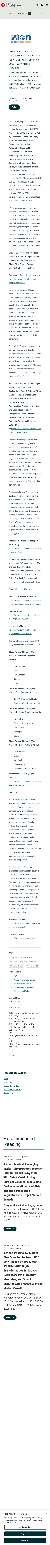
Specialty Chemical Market (24, 980)
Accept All (25, 1540)
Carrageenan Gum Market (23, 987)
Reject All (24, 1534)
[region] (25, 1527)
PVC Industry (18, 976)
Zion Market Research (24, 101)
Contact (12, 1055)
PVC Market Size (26, 957)
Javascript (8, 1093)
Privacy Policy (10, 1522)
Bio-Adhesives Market (22, 984)
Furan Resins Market (21, 991)
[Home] (11, 5)
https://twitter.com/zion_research (23, 938)
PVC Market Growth (16, 966)
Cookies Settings (25, 1527)
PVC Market (24, 178)
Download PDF (10, 1082)
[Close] (46, 1514)
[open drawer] (46, 5)
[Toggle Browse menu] (41, 13)
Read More (10, 1229)
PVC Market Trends (31, 961)
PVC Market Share (16, 961)
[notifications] (42, 5)
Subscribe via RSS (11, 1086)
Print (6, 1079)
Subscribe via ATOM (12, 1089)
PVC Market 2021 (32, 966)
